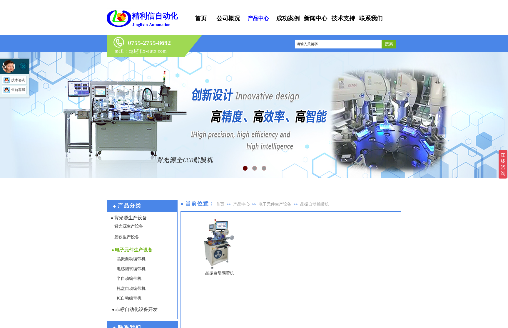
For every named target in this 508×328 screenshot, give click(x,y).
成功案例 (288, 18)
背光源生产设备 (130, 217)
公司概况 (228, 18)
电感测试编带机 (131, 269)
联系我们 (371, 18)
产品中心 (241, 204)
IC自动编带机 (129, 298)
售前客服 (18, 90)
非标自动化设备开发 (136, 309)
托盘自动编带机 (131, 288)
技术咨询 (18, 80)
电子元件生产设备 (274, 204)
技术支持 (343, 18)
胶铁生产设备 (126, 237)
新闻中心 (315, 18)
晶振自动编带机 (314, 204)
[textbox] (338, 44)
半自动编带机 (129, 278)
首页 (220, 204)
